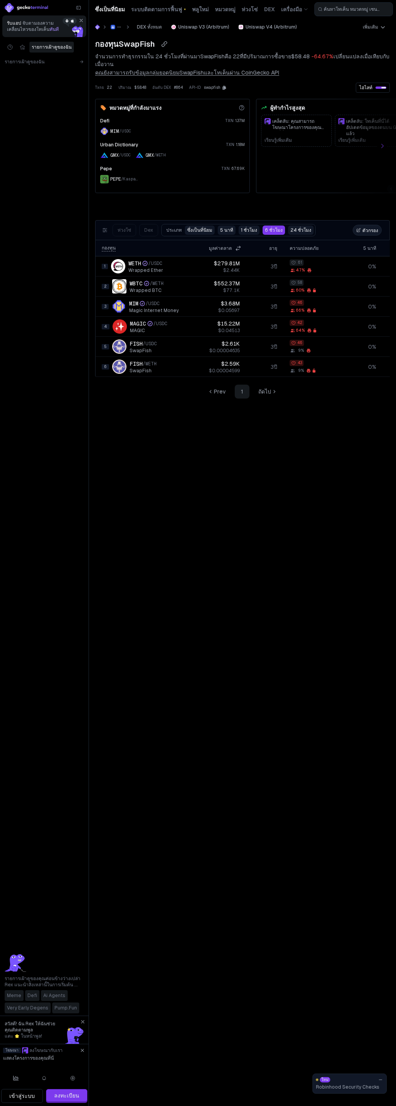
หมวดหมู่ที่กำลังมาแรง (135, 108)
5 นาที (226, 230)
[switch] (381, 88)
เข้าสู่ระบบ (22, 1096)
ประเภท (189, 230)
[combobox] (353, 9)
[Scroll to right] (386, 146)
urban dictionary (119, 145)
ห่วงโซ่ (124, 230)
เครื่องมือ (291, 9)
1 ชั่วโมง (249, 230)
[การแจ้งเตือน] (44, 1078)
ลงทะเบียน (66, 1095)
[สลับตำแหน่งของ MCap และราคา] (238, 248)
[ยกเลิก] (81, 20)
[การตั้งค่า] (72, 1078)
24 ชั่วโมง (300, 230)
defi (104, 121)
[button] (224, 87)
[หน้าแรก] (97, 27)
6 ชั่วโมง (274, 230)
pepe (106, 168)
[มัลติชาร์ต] (16, 1078)
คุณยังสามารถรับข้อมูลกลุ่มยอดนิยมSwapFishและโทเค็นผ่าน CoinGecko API (187, 73)
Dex (148, 230)
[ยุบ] (78, 7)
